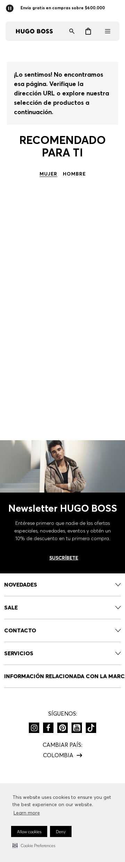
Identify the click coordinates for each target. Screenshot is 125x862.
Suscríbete (63, 558)
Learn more (27, 813)
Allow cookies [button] (29, 831)
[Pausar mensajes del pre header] (11, 6)
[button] (34, 845)
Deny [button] (61, 831)
